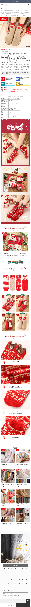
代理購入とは (7, 87)
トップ (2, 8)
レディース (10, 8)
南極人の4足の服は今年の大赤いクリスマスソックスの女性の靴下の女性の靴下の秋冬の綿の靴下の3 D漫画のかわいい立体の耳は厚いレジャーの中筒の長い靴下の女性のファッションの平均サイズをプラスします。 (15, 12)
